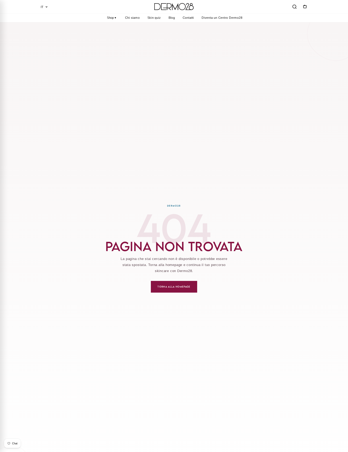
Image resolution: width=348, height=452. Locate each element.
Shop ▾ (111, 17)
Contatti (188, 17)
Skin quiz (154, 17)
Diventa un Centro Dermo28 (222, 17)
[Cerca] (294, 6)
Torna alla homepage (173, 286)
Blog (172, 17)
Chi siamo (132, 17)
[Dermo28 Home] (174, 6)
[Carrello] (304, 6)
